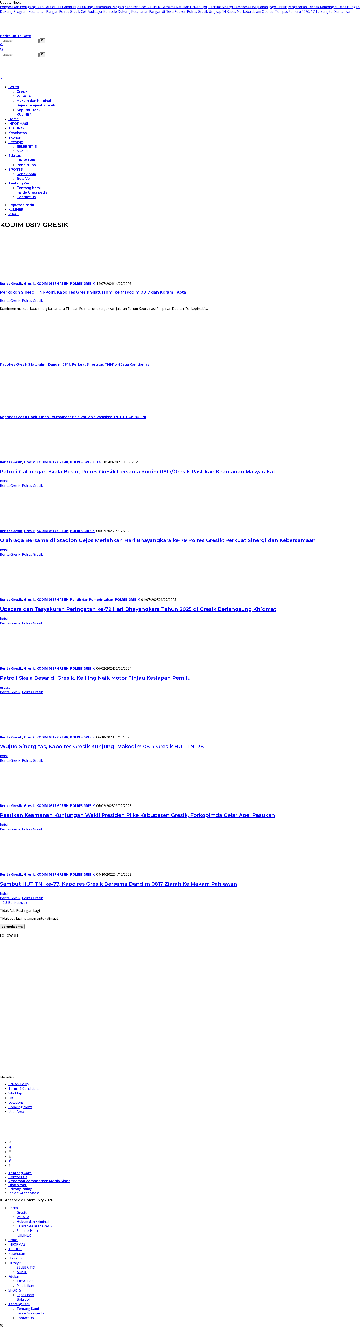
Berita (13, 87)
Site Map (15, 1093)
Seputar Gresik (21, 205)
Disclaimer (17, 1185)
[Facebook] (10, 1142)
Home (13, 119)
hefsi (4, 481)
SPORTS (15, 169)
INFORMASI (18, 124)
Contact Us (26, 197)
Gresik (22, 92)
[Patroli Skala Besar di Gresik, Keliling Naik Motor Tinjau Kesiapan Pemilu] (26, 663)
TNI (99, 462)
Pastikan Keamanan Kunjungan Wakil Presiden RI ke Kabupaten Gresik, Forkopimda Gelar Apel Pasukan (137, 815)
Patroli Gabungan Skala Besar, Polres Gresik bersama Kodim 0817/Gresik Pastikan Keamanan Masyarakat (137, 472)
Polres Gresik (32, 300)
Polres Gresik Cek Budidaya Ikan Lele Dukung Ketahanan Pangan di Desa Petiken (122, 11)
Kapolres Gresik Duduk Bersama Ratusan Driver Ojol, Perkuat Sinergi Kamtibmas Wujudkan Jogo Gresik (206, 7)
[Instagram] (10, 1151)
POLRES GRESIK (82, 283)
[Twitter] (10, 1147)
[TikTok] (10, 1161)
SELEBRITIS (27, 147)
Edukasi (15, 156)
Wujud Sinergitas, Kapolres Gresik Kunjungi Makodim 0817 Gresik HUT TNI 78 (102, 746)
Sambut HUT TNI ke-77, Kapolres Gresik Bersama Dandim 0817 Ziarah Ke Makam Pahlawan (118, 884)
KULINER (24, 114)
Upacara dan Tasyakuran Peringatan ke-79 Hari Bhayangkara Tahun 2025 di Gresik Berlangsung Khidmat (138, 609)
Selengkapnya (12, 926)
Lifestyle (15, 142)
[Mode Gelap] (1, 45)
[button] (42, 40)
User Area (16, 1111)
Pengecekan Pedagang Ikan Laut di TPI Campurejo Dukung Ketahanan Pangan (62, 7)
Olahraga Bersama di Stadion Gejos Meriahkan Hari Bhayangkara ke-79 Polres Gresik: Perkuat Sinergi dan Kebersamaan (158, 540)
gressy (5, 687)
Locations (16, 1102)
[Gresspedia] (41, 31)
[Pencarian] (1, 50)
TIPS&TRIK (26, 160)
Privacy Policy (18, 1084)
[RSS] (10, 1165)
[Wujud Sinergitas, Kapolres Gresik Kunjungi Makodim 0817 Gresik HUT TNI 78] (20, 732)
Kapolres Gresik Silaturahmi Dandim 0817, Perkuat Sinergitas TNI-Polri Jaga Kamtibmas (74, 364)
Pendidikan (26, 165)
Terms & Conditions (23, 1088)
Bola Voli (24, 179)
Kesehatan (17, 133)
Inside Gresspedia (32, 192)
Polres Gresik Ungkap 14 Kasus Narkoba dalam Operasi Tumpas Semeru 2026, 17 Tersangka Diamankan (269, 11)
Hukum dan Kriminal (34, 101)
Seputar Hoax (28, 110)
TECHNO (16, 128)
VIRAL (13, 214)
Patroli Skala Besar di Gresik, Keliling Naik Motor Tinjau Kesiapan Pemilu (95, 678)
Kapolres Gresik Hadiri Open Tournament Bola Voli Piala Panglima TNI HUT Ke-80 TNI (73, 417)
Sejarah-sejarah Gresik (36, 105)
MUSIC (22, 151)
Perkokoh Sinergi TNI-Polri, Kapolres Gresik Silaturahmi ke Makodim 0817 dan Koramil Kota (93, 292)
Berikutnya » (18, 902)
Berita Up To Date (15, 36)
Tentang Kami (20, 183)
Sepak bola (26, 174)
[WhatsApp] (10, 1156)
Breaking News (20, 1107)
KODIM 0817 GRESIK (52, 283)
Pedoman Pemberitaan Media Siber (39, 1181)
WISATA (24, 96)
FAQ (11, 1097)
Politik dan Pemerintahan (91, 599)
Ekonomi (15, 137)
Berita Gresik (11, 283)
